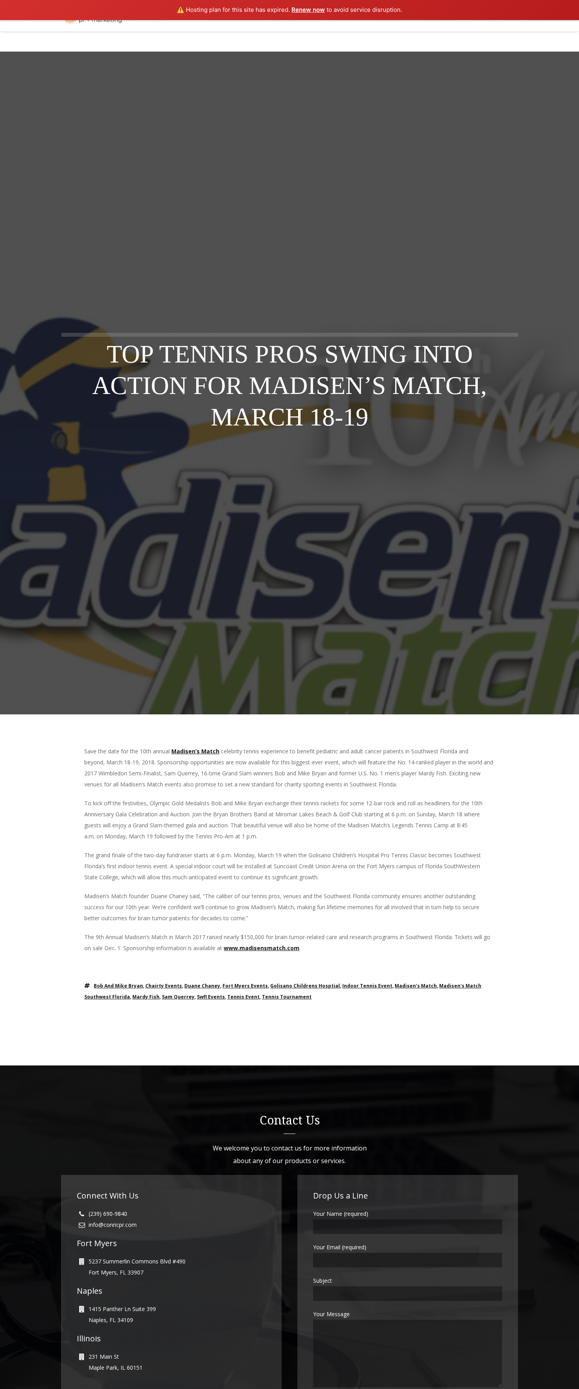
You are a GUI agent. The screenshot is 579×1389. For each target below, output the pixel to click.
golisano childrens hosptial (305, 985)
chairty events (163, 985)
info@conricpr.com (113, 1224)
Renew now (308, 9)
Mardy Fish (146, 996)
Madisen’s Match (195, 751)
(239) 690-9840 (108, 1213)
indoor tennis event (367, 985)
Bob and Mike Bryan (118, 985)
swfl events (211, 996)
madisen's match (416, 985)
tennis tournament (287, 996)
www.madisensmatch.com (261, 948)
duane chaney (202, 985)
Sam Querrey (178, 996)
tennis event (243, 996)
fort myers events (245, 985)
